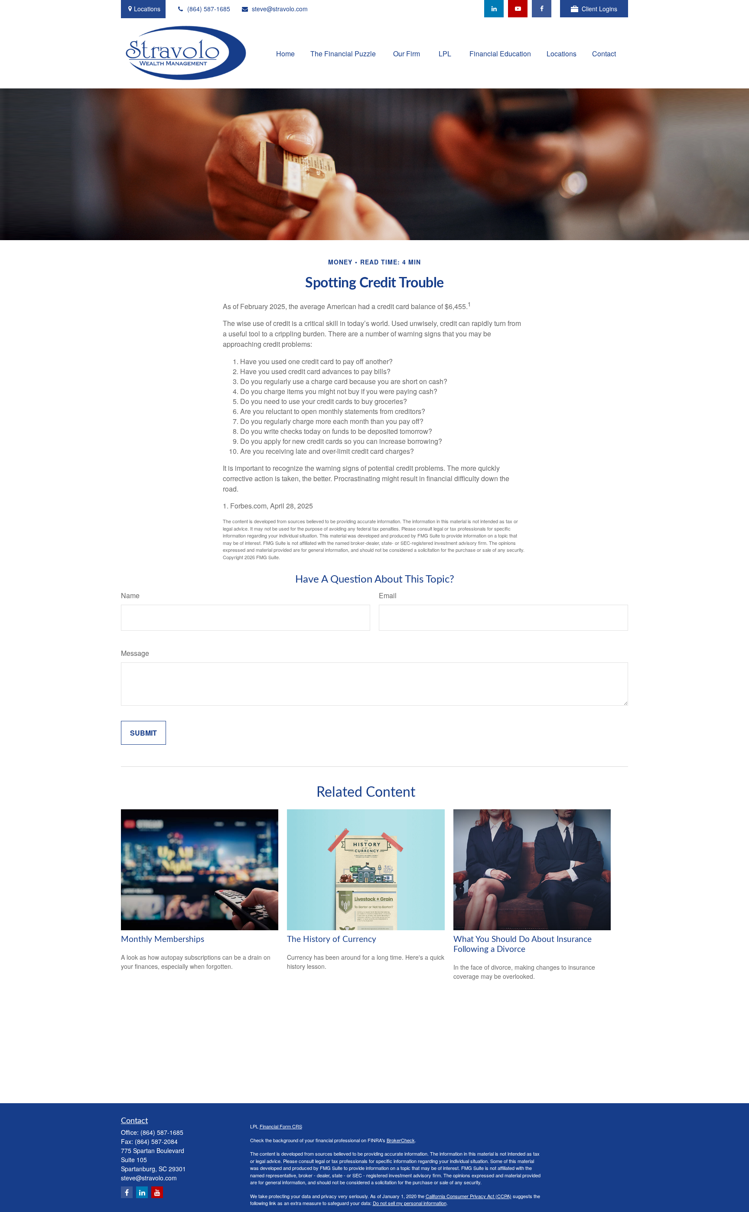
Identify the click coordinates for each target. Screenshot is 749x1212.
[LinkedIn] (494, 8)
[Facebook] (541, 8)
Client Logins (599, 8)
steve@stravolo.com (280, 8)
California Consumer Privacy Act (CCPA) (468, 1195)
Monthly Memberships (162, 939)
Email (388, 595)
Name (130, 595)
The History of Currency (331, 939)
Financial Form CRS (281, 1126)
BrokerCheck (401, 1140)
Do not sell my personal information (409, 1202)
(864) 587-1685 (208, 8)
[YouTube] (518, 8)
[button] (285, 53)
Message (135, 653)
